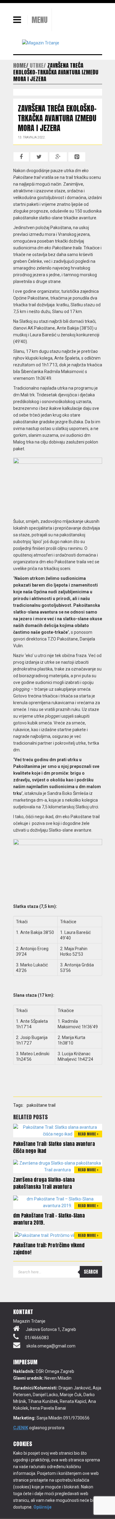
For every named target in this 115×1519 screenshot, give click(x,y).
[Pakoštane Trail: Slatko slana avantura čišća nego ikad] (57, 1130)
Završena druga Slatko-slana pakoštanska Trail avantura (44, 1183)
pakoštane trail (41, 1105)
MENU (40, 20)
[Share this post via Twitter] (39, 157)
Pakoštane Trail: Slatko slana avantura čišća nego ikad (54, 1147)
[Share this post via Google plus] (58, 157)
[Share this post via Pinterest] (77, 157)
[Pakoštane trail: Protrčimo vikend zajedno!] (57, 1234)
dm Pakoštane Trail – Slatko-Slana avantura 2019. (49, 1219)
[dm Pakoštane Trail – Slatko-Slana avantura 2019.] (57, 1202)
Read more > (88, 1134)
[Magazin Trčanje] (40, 42)
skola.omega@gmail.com (50, 1345)
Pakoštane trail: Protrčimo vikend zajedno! (49, 1248)
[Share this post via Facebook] (21, 157)
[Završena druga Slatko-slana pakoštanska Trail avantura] (57, 1166)
